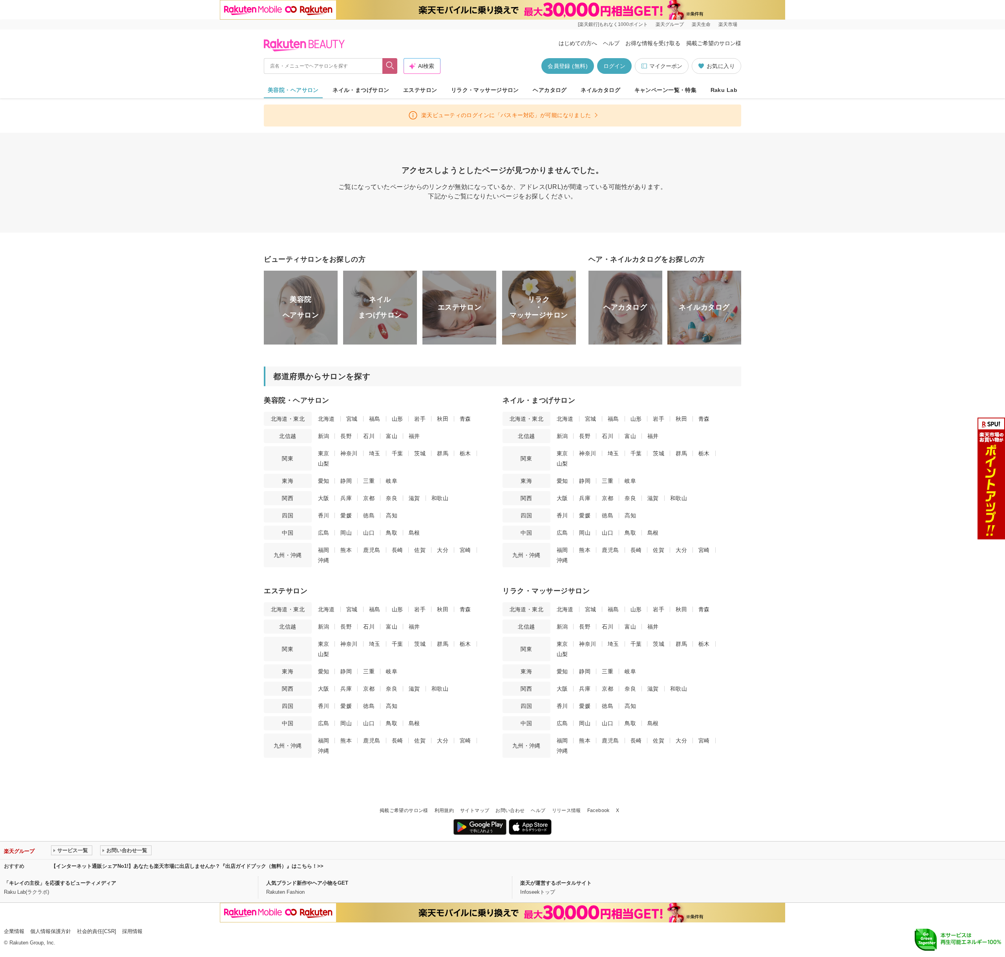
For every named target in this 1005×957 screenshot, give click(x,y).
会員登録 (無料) (568, 66)
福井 (414, 436)
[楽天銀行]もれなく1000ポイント (613, 24)
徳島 (369, 515)
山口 (369, 533)
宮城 (352, 419)
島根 (414, 533)
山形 (397, 419)
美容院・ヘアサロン (293, 90)
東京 (323, 453)
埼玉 (374, 453)
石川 (369, 436)
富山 (391, 436)
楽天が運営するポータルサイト (556, 883)
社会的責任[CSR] (96, 931)
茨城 (420, 453)
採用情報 (132, 931)
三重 (369, 481)
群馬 (442, 453)
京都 (369, 498)
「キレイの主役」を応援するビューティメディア (60, 883)
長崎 (397, 550)
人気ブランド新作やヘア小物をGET (307, 883)
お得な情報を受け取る (652, 43)
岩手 (420, 419)
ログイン (614, 66)
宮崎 (465, 550)
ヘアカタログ (550, 90)
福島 (374, 419)
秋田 (442, 419)
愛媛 (346, 515)
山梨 (323, 463)
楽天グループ (670, 24)
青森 (465, 419)
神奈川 (348, 453)
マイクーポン (665, 66)
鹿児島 (371, 550)
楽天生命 (701, 24)
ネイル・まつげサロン (361, 90)
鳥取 (391, 533)
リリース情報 (566, 810)
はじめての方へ (578, 43)
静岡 (346, 481)
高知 (391, 515)
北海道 (326, 419)
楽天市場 (727, 24)
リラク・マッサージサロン (485, 90)
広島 (323, 533)
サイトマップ (474, 810)
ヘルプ (611, 43)
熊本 (346, 550)
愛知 (323, 481)
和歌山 (439, 498)
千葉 (397, 453)
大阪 (323, 498)
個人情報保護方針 (50, 931)
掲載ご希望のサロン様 (713, 43)
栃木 (465, 453)
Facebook (598, 810)
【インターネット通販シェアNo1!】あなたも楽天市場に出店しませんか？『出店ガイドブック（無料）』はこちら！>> (187, 866)
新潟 (323, 436)
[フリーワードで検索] (390, 66)
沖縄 (323, 560)
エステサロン (420, 90)
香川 (323, 515)
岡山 (346, 533)
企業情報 (14, 931)
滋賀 (414, 498)
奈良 (391, 498)
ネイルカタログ (600, 90)
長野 (346, 436)
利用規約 (444, 810)
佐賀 (420, 550)
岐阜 (391, 481)
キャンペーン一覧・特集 (665, 90)
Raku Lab (724, 90)
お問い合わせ (509, 810)
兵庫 (346, 498)
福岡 (323, 550)
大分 (442, 550)
